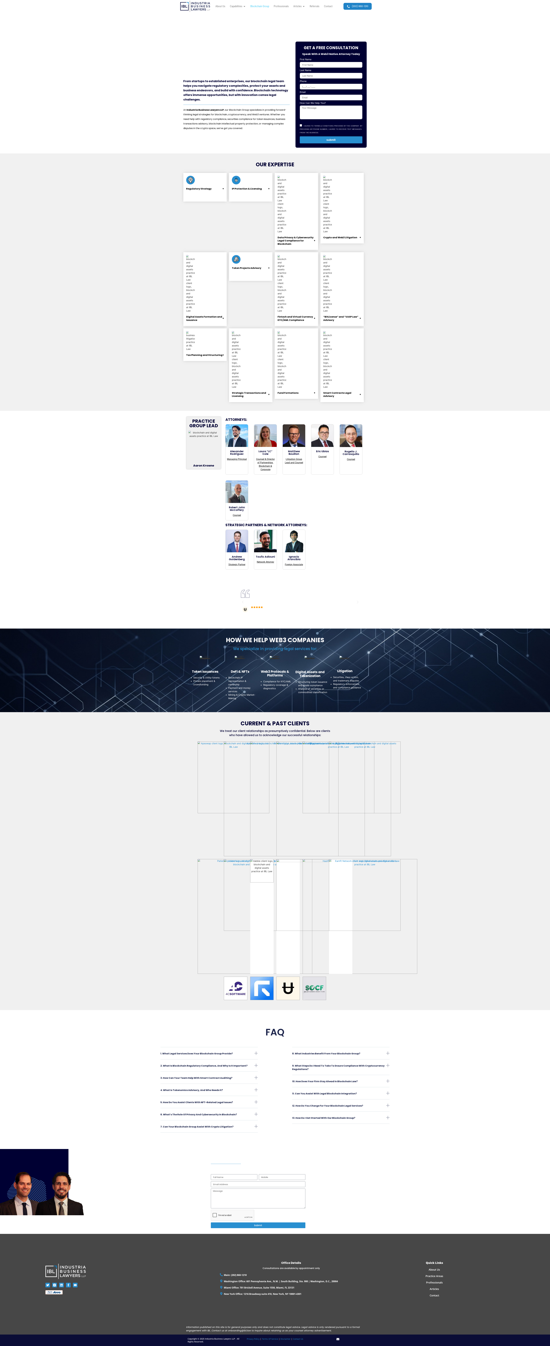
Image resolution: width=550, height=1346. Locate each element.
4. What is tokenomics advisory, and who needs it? (191, 1090)
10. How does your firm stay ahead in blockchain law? (325, 1081)
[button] (242, 602)
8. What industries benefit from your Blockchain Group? (326, 1053)
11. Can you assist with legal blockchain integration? (324, 1093)
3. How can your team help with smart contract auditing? (196, 1078)
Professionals (434, 1282)
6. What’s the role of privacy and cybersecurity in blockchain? (198, 1114)
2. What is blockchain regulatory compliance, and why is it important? (203, 1065)
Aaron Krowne (203, 466)
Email (303, 92)
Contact (434, 1295)
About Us (434, 1269)
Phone (303, 81)
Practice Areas (434, 1276)
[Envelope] (338, 1339)
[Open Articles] (303, 6)
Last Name (305, 70)
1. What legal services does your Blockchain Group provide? (196, 1053)
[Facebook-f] (68, 1285)
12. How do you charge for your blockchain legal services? (327, 1105)
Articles (434, 1289)
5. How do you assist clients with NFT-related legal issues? (196, 1102)
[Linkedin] (61, 1285)
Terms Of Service (270, 1339)
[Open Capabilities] (244, 6)
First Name (305, 59)
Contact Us (298, 1339)
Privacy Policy (253, 1339)
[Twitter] (47, 1285)
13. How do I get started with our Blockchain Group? (323, 1118)
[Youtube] (75, 1285)
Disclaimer (285, 1339)
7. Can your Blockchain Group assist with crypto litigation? (196, 1126)
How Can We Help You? (313, 103)
